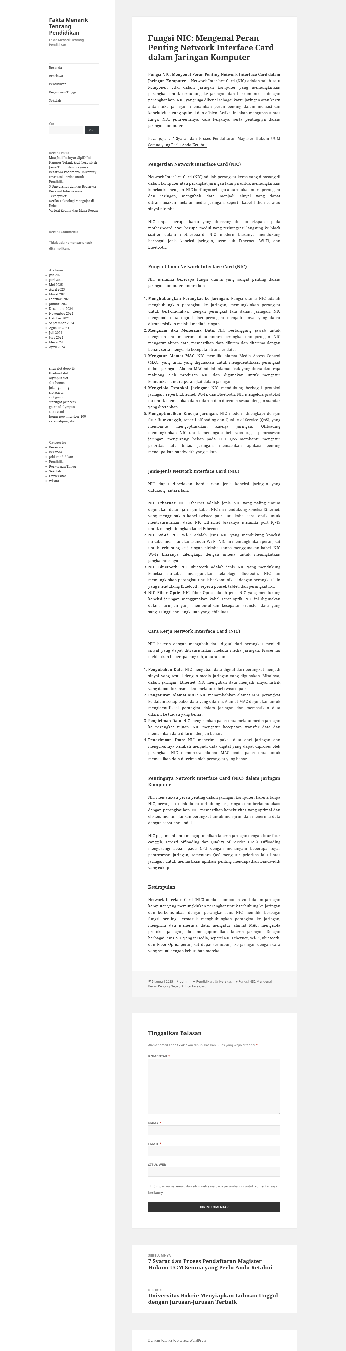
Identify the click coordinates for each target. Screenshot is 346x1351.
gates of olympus (62, 407)
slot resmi (56, 411)
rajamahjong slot (62, 421)
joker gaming (59, 387)
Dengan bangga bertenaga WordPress (177, 1340)
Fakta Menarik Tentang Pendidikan (68, 26)
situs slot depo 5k (62, 368)
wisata (54, 481)
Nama (155, 1123)
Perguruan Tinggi (62, 92)
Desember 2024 (61, 308)
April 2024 (57, 347)
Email (155, 1144)
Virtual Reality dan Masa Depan (73, 210)
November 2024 (61, 313)
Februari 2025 (59, 299)
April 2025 (57, 289)
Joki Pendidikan (61, 457)
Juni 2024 (56, 337)
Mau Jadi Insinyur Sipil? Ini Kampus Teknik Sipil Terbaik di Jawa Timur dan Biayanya (73, 162)
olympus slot (58, 378)
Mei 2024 (56, 342)
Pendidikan (57, 84)
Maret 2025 (57, 294)
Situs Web (157, 1164)
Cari (52, 123)
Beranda (55, 67)
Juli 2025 (55, 275)
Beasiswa (56, 76)
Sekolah (55, 100)
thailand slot (58, 373)
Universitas (57, 476)
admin (184, 981)
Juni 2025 (56, 280)
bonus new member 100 (67, 416)
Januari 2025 (58, 304)
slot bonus (56, 383)
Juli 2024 (55, 332)
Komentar (159, 1056)
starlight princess (62, 402)
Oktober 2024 (59, 318)
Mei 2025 (56, 284)
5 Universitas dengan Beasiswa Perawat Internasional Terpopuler (72, 191)
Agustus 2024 (59, 328)
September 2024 (61, 323)
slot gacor (56, 392)
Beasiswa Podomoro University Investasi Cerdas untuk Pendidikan (72, 177)
